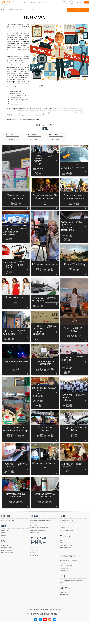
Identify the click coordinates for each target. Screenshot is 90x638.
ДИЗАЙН (32, 547)
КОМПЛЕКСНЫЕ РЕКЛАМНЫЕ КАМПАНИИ (40, 520)
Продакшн (33, 552)
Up (3, 9)
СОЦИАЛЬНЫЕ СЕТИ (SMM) (66, 570)
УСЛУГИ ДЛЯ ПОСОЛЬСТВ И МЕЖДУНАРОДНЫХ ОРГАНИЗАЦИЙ (71, 581)
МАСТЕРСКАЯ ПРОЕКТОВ (66, 545)
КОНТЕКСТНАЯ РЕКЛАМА (66, 565)
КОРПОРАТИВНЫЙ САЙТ (7, 547)
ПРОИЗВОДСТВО (34, 555)
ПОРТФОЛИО (63, 542)
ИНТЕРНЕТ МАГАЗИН (6, 550)
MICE (61, 525)
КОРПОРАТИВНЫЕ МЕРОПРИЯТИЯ (68, 523)
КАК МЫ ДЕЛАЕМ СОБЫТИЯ (66, 520)
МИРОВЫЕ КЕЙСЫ (34, 532)
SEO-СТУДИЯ (63, 563)
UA (77, 2)
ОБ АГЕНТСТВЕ (5, 530)
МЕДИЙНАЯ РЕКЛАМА (65, 568)
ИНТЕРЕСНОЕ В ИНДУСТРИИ (66, 530)
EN (80, 2)
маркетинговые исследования (39, 528)
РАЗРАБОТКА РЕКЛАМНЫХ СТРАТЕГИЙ (69, 561)
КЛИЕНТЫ (3, 533)
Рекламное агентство (7, 520)
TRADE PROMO (34, 523)
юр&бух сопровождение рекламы (39, 530)
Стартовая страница (11, 9)
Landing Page (5, 545)
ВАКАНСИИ (62, 597)
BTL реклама (30, 9)
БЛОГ (78, 9)
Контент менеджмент (7, 552)
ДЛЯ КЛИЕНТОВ (63, 592)
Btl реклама (33, 525)
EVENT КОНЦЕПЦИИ (64, 528)
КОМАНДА (3, 535)
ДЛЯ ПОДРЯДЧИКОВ (64, 594)
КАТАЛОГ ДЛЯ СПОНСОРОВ (66, 550)
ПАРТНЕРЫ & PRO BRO (65, 547)
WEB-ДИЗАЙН (33, 550)
